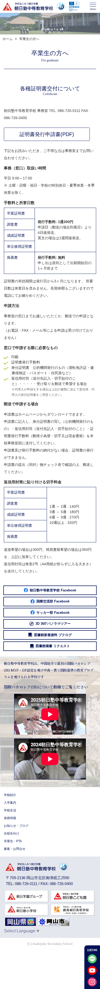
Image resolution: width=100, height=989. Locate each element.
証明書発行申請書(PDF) (46, 134)
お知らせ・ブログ (16, 826)
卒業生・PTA (13, 841)
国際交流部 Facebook (52, 601)
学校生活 (10, 810)
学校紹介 (10, 795)
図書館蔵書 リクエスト (53, 646)
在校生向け (11, 833)
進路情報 (10, 818)
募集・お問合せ (14, 849)
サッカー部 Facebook (52, 612)
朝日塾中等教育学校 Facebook (53, 590)
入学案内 (10, 802)
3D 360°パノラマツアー (53, 624)
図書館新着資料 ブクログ (53, 635)
